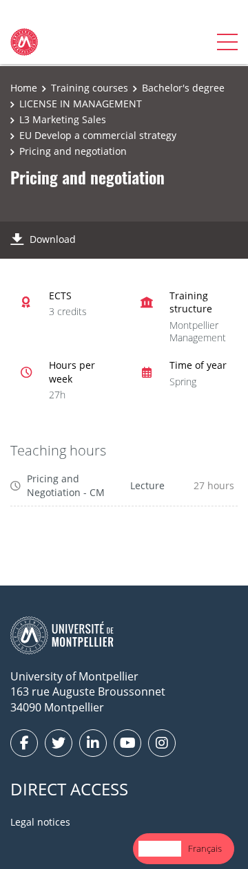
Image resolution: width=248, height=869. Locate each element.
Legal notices (40, 821)
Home (23, 87)
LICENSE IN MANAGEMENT (80, 103)
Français (205, 848)
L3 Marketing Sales (62, 119)
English (159, 848)
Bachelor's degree (183, 87)
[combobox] (159, 849)
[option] (205, 849)
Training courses (89, 87)
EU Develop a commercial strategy (97, 135)
